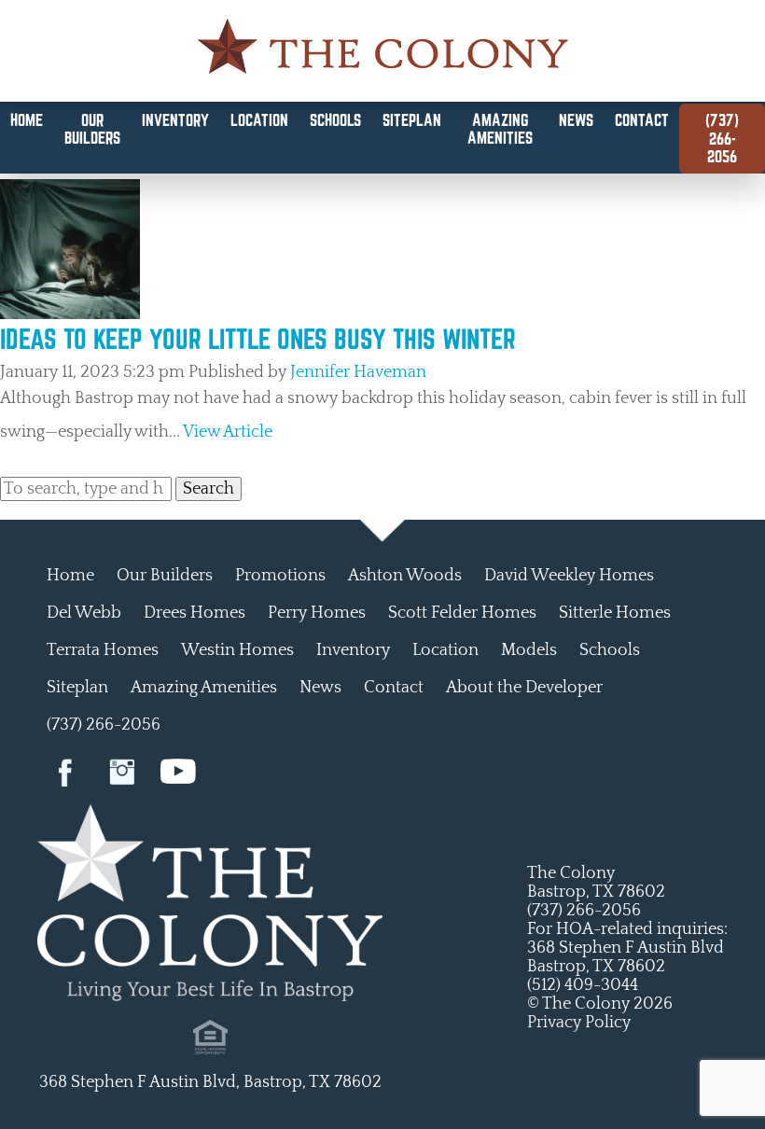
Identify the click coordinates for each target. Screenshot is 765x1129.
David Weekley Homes (569, 575)
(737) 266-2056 (722, 138)
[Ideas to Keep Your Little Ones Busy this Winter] (70, 314)
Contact (642, 120)
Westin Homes (237, 650)
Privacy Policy (579, 1022)
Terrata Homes (103, 650)
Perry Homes (317, 613)
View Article (227, 432)
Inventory (175, 120)
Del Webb (84, 613)
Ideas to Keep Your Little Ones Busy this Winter (258, 339)
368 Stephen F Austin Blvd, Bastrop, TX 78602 (210, 1082)
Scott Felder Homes (462, 613)
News (576, 120)
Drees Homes (194, 613)
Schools (335, 120)
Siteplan (411, 120)
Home (26, 120)
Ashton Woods (405, 575)
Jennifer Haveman (358, 372)
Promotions (280, 575)
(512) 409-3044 (582, 985)
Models (529, 650)
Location (259, 120)
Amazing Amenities (500, 128)
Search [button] (208, 489)
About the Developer (524, 687)
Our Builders (92, 128)
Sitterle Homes (615, 613)
